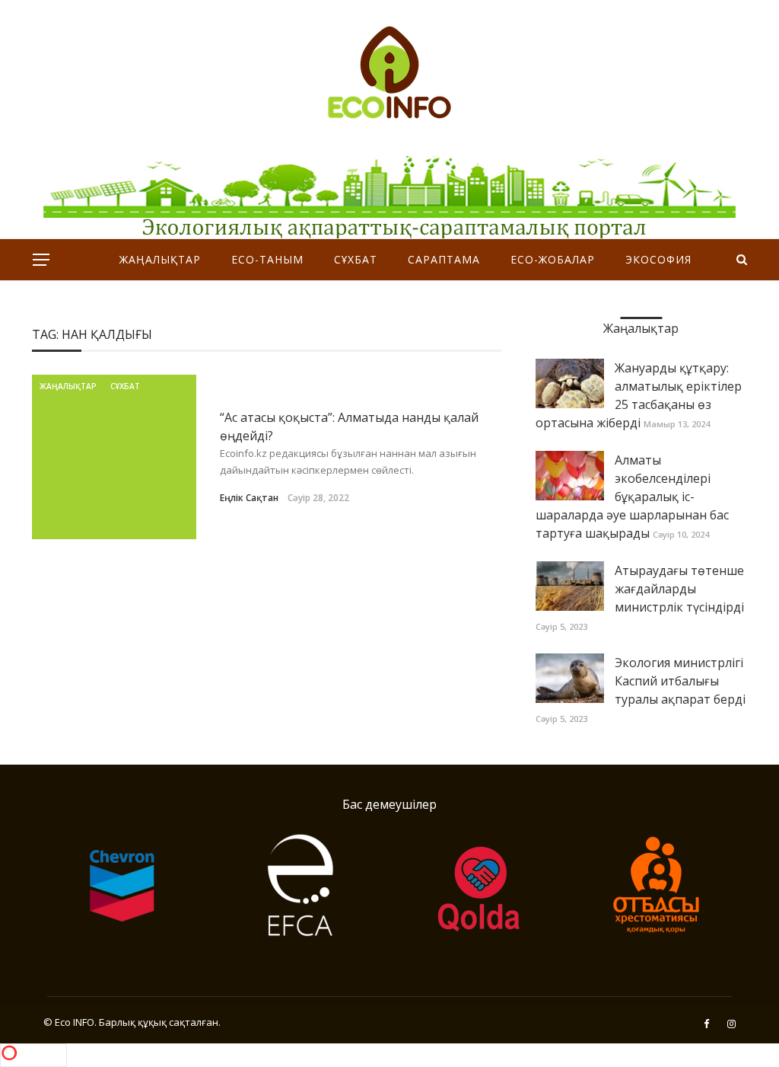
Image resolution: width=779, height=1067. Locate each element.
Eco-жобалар (552, 259)
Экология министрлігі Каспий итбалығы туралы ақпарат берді (680, 681)
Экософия (658, 259)
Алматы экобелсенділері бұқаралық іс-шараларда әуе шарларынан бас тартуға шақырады (632, 496)
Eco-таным (267, 259)
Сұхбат (355, 259)
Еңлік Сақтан (249, 497)
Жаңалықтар (160, 259)
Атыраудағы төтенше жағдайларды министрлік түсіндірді (679, 588)
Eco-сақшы (397, 300)
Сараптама (444, 259)
